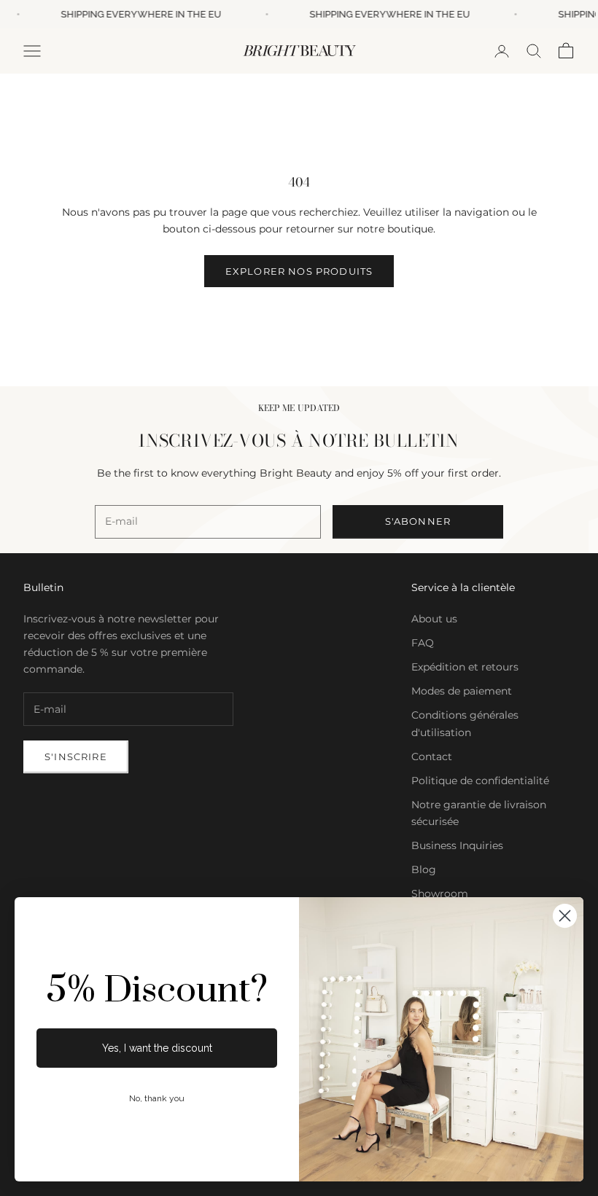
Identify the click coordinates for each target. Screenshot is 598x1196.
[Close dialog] (565, 916)
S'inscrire (75, 756)
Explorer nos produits (299, 271)
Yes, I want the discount (157, 1048)
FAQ (422, 642)
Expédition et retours (465, 666)
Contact (431, 756)
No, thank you (157, 1098)
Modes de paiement (461, 690)
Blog (423, 869)
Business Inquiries (457, 845)
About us (434, 618)
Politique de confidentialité (480, 780)
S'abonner (418, 521)
